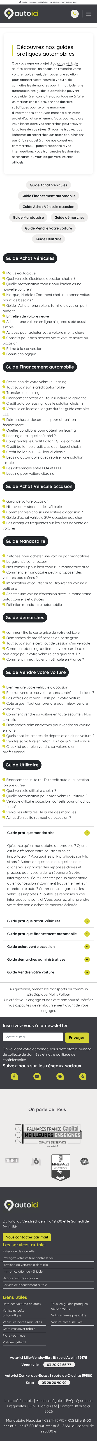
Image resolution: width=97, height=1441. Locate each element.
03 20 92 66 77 (59, 1364)
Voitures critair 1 (14, 1342)
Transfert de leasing (22, 392)
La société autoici (19, 1400)
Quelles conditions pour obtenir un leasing (40, 430)
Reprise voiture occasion (20, 1278)
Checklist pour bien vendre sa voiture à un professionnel (39, 749)
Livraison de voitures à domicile (25, 1265)
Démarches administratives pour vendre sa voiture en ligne (46, 728)
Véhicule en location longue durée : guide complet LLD (46, 411)
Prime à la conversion (23, 348)
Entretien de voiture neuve (27, 316)
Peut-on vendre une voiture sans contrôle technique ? (49, 692)
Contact (66, 1406)
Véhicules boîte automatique (14, 1313)
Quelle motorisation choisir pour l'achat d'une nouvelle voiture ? (42, 286)
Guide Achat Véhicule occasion (48, 206)
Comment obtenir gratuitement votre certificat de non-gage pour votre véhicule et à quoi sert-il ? (45, 651)
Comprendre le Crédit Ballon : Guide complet (42, 441)
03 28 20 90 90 (54, 1382)
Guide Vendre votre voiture (48, 228)
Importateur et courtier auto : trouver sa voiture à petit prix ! (45, 586)
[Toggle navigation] (88, 14)
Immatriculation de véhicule (23, 1271)
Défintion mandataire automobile (33, 604)
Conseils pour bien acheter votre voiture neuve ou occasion (45, 340)
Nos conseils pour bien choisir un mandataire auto (47, 567)
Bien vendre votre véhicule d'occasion (36, 687)
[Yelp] (82, 1076)
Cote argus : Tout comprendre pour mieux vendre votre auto (45, 706)
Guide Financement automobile (48, 196)
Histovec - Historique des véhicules (34, 506)
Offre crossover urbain (19, 1329)
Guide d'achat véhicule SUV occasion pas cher (43, 517)
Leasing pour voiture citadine (29, 473)
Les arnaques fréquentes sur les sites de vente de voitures (45, 525)
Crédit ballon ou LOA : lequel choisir (35, 452)
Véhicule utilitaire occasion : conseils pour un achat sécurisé (46, 804)
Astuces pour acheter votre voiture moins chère (44, 332)
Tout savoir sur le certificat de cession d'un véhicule (47, 643)
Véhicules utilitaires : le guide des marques (40, 812)
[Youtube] (37, 1076)
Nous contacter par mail (27, 1237)
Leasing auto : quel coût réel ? (30, 435)
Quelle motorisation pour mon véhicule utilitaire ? (46, 796)
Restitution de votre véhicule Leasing (36, 382)
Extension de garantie (19, 1251)
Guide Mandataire (28, 217)
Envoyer (77, 1037)
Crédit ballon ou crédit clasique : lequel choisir (43, 446)
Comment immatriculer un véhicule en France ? (44, 659)
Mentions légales (50, 1400)
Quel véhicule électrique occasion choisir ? (40, 278)
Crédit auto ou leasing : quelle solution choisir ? (44, 403)
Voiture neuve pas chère (68, 1315)
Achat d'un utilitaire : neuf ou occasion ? (38, 817)
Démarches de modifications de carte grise (41, 638)
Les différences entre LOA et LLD (33, 468)
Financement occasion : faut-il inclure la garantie (45, 398)
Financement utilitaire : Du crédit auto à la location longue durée (46, 782)
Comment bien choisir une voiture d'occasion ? (44, 512)
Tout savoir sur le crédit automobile (35, 387)
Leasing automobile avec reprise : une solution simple (43, 460)
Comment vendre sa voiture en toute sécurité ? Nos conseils (47, 717)
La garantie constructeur (26, 561)
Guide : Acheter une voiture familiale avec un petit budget (45, 308)
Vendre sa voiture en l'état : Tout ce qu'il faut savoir (47, 741)
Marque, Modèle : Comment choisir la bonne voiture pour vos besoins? (47, 297)
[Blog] (60, 1076)
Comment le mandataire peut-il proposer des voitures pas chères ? (42, 575)
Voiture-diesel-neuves (67, 1322)
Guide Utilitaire (48, 239)
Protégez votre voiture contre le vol (28, 1258)
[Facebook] (14, 1076)
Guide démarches (69, 217)
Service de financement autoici (25, 1285)
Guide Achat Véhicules (48, 185)
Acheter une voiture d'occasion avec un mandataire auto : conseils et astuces (47, 596)
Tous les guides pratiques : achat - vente (70, 1306)
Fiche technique (14, 1335)
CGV (32, 1406)
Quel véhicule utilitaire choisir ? (30, 790)
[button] (75, 14)
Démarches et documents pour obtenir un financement (39, 422)
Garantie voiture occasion (26, 501)
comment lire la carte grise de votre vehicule (42, 632)
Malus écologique (20, 273)
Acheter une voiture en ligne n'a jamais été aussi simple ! (44, 324)
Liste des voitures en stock (22, 1304)
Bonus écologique (20, 354)
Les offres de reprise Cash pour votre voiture (43, 698)
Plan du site (47, 1406)
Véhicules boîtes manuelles (22, 1322)
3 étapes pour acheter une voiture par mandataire (47, 556)
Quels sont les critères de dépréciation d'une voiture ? (49, 735)
